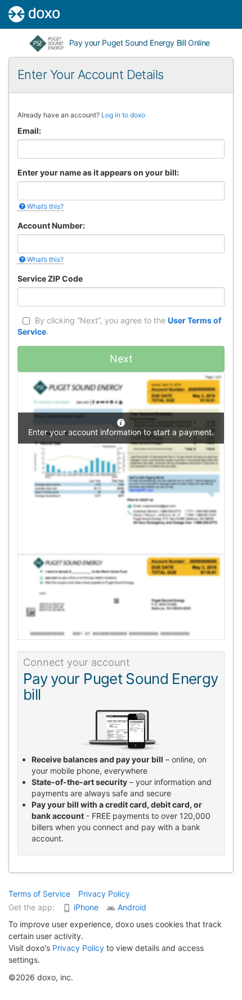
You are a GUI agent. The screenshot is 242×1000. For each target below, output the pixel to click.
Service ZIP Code (50, 278)
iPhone (86, 907)
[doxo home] (30, 14)
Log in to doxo (123, 115)
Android (132, 907)
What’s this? (45, 206)
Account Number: (51, 225)
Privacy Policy (104, 893)
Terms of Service (39, 893)
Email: (29, 130)
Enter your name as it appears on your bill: (98, 172)
